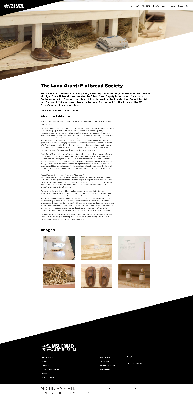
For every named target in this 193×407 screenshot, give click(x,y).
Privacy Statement (117, 388)
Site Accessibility (130, 388)
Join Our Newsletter (134, 363)
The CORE (146, 6)
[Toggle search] (187, 6)
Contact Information (96, 388)
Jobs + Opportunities (50, 369)
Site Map (107, 388)
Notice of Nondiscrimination (107, 391)
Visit (131, 6)
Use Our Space (48, 377)
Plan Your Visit (47, 357)
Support (181, 6)
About (172, 6)
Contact (45, 373)
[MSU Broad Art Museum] (20, 5)
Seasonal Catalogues (108, 365)
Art (137, 6)
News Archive (105, 357)
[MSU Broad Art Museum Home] (58, 348)
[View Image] (59, 248)
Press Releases (105, 361)
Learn (164, 6)
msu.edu (96, 391)
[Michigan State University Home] (59, 390)
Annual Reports (106, 369)
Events (156, 6)
